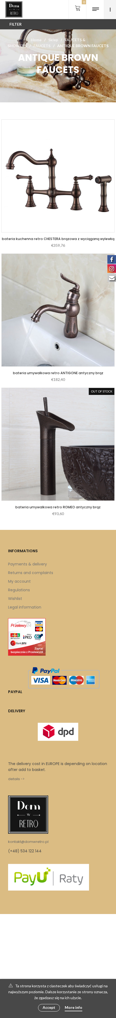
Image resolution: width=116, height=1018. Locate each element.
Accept (49, 1007)
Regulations (19, 590)
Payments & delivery (27, 564)
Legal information (24, 607)
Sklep (53, 39)
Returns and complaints (30, 572)
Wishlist (15, 598)
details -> (16, 778)
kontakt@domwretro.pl (28, 841)
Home (36, 39)
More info (73, 1007)
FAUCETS (41, 45)
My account (19, 581)
